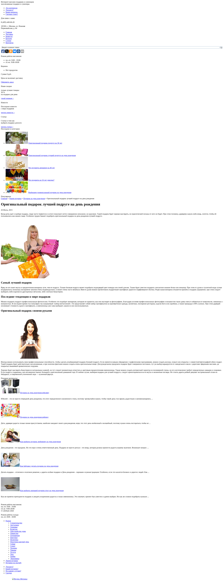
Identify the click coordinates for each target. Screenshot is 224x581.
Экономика (14, 559)
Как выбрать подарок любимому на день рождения (40, 442)
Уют (12, 554)
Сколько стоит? (12, 14)
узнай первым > (7, 98)
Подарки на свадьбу (13, 563)
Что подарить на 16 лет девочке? (41, 180)
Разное (8, 521)
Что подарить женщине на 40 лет (41, 168)
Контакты (9, 43)
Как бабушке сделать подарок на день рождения (39, 466)
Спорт (12, 546)
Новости (9, 36)
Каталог (9, 38)
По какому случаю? (13, 571)
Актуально (14, 525)
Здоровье (14, 527)
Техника (13, 548)
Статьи (8, 41)
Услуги (13, 552)
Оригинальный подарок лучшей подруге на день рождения (52, 155)
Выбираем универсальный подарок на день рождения (49, 192)
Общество (14, 533)
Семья (12, 544)
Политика (14, 540)
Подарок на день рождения (34, 199)
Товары (13, 550)
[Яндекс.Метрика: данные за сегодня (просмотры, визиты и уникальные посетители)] (19, 579)
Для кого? (9, 10)
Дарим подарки (15, 199)
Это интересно (11, 8)
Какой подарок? (12, 569)
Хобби (12, 556)
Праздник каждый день (19, 542)
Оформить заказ (7, 82)
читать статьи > (7, 127)
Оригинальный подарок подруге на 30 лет (45, 143)
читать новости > (8, 113)
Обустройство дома (18, 531)
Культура (13, 529)
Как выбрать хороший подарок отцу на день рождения (42, 491)
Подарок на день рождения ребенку (34, 417)
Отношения (15, 536)
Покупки (14, 538)
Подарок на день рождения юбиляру (34, 393)
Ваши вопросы (12, 12)
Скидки (9, 573)
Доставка (9, 34)
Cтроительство (16, 523)
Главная (9, 32)
